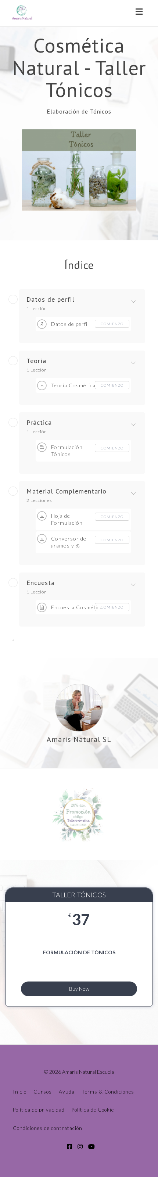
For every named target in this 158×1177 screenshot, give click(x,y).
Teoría (36, 361)
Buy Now (79, 989)
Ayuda (67, 1092)
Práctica (39, 422)
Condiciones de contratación (47, 1128)
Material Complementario (66, 491)
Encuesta (40, 582)
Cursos (42, 1092)
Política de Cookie (93, 1110)
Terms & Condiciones (108, 1092)
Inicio (19, 1092)
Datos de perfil (50, 299)
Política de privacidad (39, 1110)
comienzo (112, 324)
